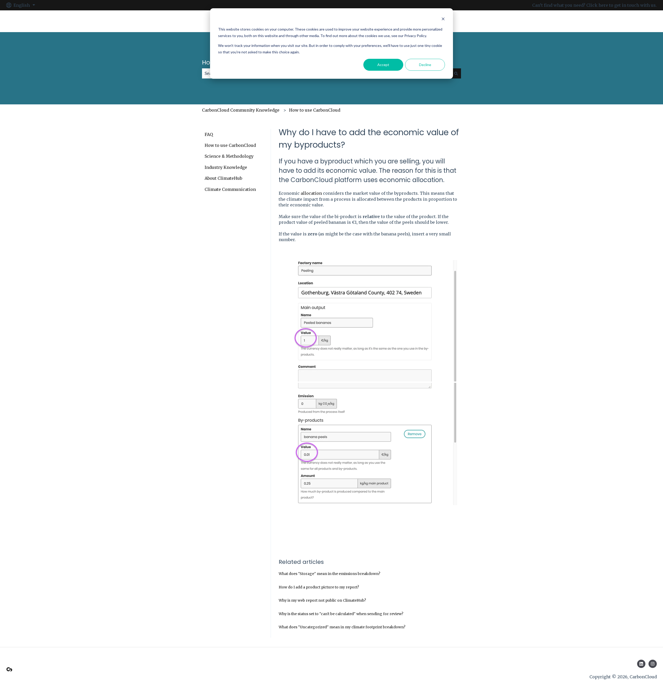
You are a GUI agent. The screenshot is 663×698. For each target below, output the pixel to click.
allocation (311, 193)
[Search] (456, 73)
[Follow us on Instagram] (652, 664)
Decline (425, 64)
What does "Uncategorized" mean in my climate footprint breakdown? (342, 627)
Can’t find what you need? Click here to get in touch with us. (594, 5)
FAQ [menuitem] (209, 134)
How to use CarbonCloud (314, 110)
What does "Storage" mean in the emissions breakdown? (329, 573)
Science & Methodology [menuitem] (229, 156)
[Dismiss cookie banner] (443, 19)
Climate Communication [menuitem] (230, 189)
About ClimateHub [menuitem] (223, 178)
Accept (383, 64)
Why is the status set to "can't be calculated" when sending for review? (341, 613)
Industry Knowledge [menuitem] (226, 167)
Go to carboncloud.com (627, 21)
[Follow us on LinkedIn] (641, 664)
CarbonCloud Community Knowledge (240, 110)
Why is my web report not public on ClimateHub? (322, 600)
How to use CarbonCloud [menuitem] (230, 145)
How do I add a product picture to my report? (319, 587)
